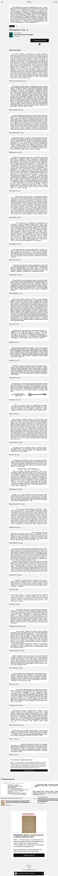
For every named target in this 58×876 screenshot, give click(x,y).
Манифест (29, 865)
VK (29, 868)
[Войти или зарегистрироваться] (56, 2)
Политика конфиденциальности (29, 869)
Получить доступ (29, 770)
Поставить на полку (39, 40)
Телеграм (29, 866)
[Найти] (53, 2)
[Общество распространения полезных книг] (29, 2)
